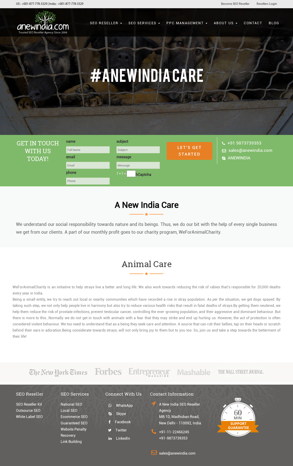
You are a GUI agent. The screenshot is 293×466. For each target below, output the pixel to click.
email (70, 157)
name (70, 141)
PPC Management (185, 23)
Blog (274, 23)
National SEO (71, 404)
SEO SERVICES (143, 23)
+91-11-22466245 (174, 432)
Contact (253, 23)
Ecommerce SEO (74, 417)
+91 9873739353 (244, 143)
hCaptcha (143, 174)
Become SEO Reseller (235, 4)
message (124, 157)
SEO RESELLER (105, 23)
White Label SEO (29, 417)
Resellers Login (267, 4)
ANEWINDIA (239, 158)
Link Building (71, 441)
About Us (224, 23)
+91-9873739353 (173, 438)
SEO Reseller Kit (29, 404)
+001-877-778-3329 (34, 4)
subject (122, 141)
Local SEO (69, 410)
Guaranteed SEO (74, 423)
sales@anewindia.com (250, 150)
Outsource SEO (28, 410)
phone (71, 172)
